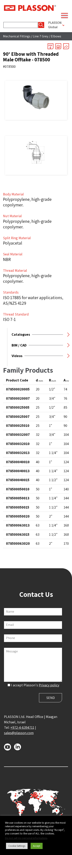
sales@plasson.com (19, 733)
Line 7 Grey (40, 36)
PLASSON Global (55, 25)
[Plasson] (30, 7)
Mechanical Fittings (16, 36)
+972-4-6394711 (22, 727)
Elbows (56, 36)
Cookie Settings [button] (16, 846)
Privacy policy (49, 685)
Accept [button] (36, 846)
